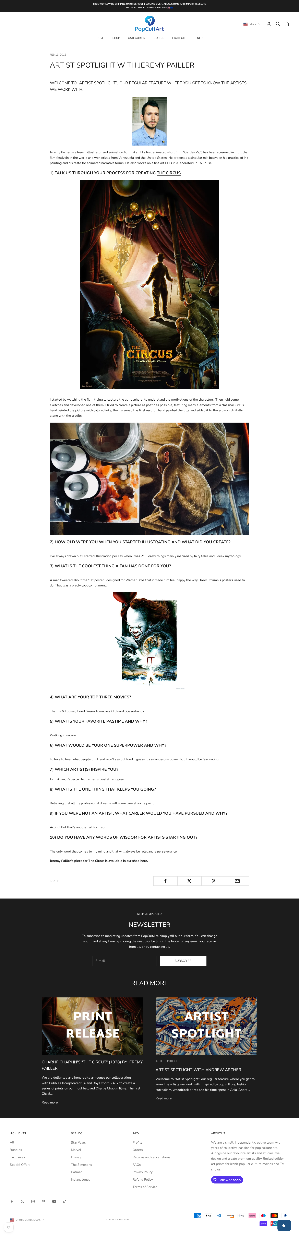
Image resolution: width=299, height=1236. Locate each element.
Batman (76, 1172)
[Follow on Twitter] (22, 1201)
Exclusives (17, 1157)
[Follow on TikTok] (65, 1201)
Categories (136, 38)
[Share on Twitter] (189, 881)
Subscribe (183, 961)
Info (199, 38)
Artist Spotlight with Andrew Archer (198, 1070)
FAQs (137, 1165)
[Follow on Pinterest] (43, 1201)
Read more (50, 1102)
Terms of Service (145, 1187)
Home (100, 38)
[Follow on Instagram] (33, 1201)
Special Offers (20, 1165)
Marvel (76, 1150)
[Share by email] (237, 881)
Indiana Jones (80, 1179)
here (143, 861)
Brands (158, 38)
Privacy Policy (143, 1172)
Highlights (180, 38)
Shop (116, 38)
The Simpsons (81, 1165)
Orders (138, 1150)
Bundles (16, 1150)
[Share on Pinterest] (213, 881)
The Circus (169, 173)
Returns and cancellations (151, 1157)
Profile (137, 1142)
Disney (76, 1157)
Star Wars (78, 1142)
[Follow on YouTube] (54, 1201)
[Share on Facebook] (165, 881)
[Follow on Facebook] (12, 1201)
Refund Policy (143, 1179)
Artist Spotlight (168, 1061)
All (12, 1142)
